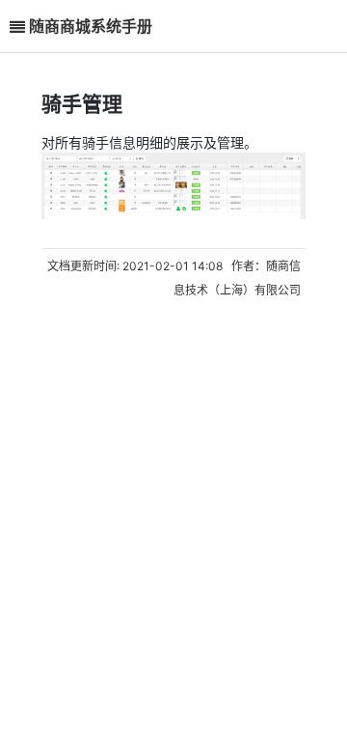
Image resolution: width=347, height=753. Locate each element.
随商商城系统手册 (90, 25)
